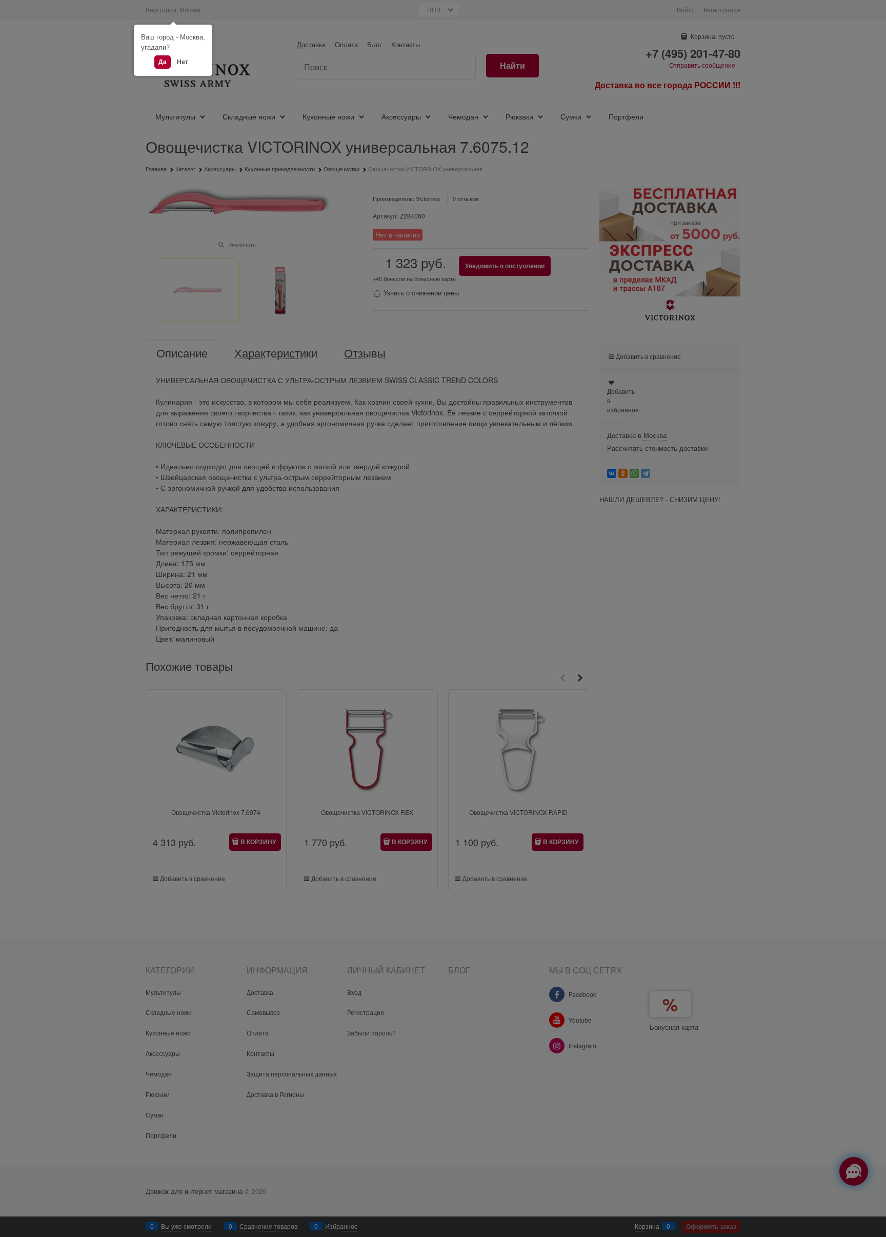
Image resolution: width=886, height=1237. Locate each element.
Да (162, 61)
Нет (182, 61)
